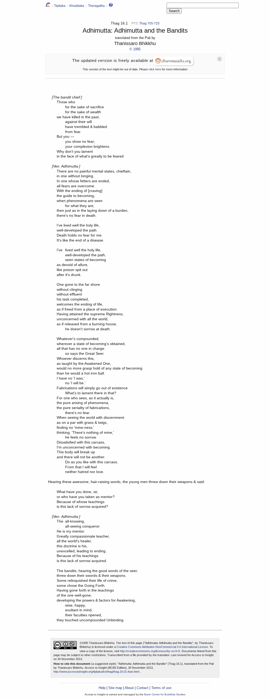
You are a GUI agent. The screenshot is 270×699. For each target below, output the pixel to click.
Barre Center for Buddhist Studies (164, 694)
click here (155, 69)
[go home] (48, 6)
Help (102, 688)
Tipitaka (59, 6)
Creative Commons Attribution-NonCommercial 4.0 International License (162, 646)
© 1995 (135, 49)
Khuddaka (76, 5)
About (129, 688)
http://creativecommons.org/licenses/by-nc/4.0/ (150, 651)
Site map (115, 688)
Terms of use (161, 688)
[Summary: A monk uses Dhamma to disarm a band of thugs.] (111, 5)
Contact (142, 688)
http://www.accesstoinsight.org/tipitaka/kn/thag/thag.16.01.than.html (96, 671)
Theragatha (96, 5)
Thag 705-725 (149, 23)
